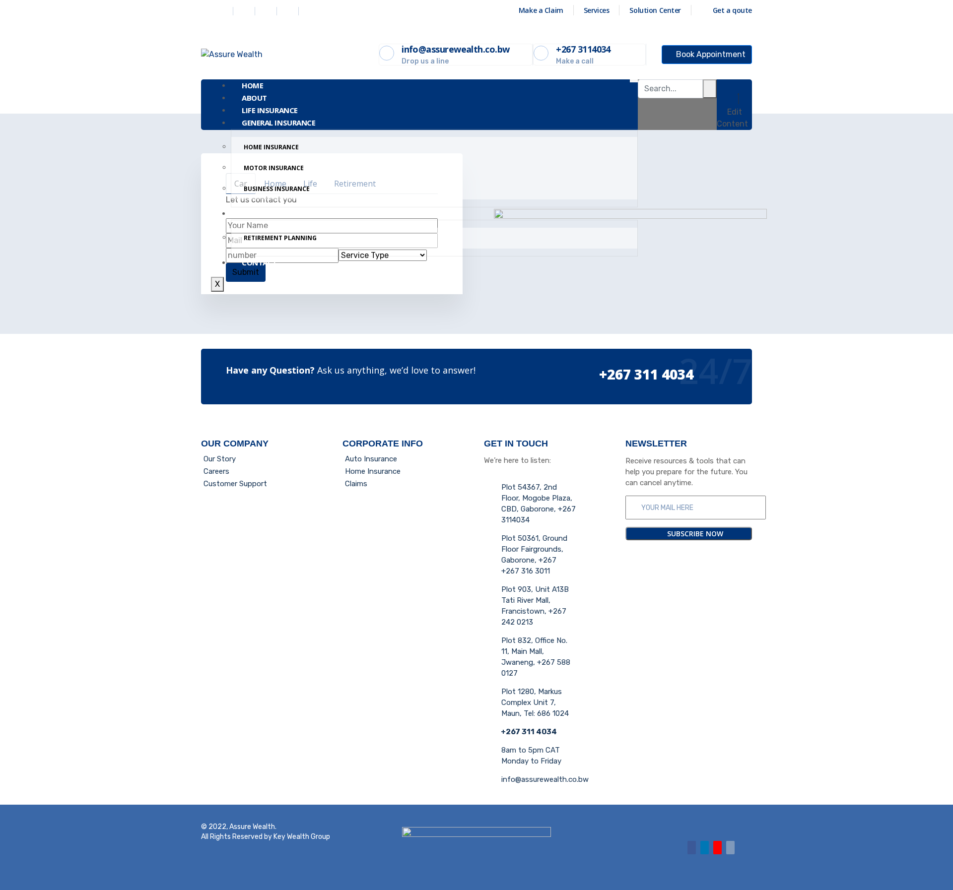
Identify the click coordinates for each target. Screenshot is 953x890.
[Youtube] (717, 847)
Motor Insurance (274, 168)
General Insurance (278, 122)
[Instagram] (289, 11)
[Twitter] (245, 11)
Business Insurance (277, 189)
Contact (259, 262)
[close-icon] (738, 100)
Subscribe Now (694, 533)
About (254, 98)
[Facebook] (223, 11)
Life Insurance (270, 110)
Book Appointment (710, 54)
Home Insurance (271, 147)
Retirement (264, 213)
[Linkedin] (267, 11)
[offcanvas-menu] (734, 85)
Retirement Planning (280, 238)
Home (252, 85)
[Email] (730, 847)
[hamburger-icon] (634, 80)
